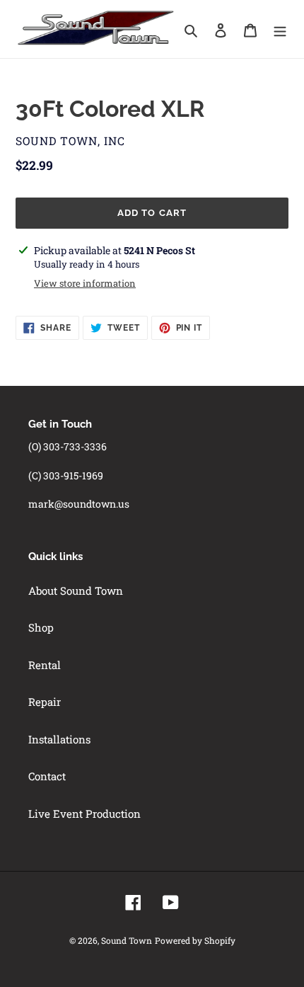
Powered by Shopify (195, 940)
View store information (85, 283)
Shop (41, 627)
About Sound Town (75, 590)
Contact (47, 776)
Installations (59, 739)
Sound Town (126, 940)
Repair (44, 702)
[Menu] (280, 29)
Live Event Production (84, 813)
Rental (44, 665)
